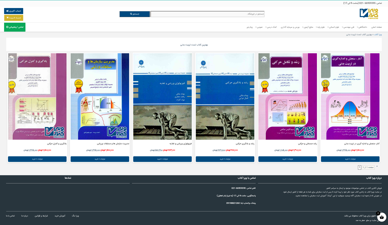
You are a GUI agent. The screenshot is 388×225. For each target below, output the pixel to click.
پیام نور (250, 27)
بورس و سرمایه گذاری (290, 27)
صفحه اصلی (376, 27)
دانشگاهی (362, 27)
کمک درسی (272, 27)
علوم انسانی (334, 27)
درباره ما (24, 216)
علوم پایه (321, 27)
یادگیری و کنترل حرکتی (57, 144)
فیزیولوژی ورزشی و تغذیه (181, 144)
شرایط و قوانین (41, 216)
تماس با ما (10, 216)
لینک (329, 195)
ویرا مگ (75, 216)
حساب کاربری (15, 11)
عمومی (260, 27)
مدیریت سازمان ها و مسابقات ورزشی (113, 144)
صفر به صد (360, 220)
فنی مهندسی (348, 27)
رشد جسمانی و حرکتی (307, 144)
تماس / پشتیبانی (15, 27)
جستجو (135, 14)
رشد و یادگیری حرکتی (245, 144)
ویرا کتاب (378, 34)
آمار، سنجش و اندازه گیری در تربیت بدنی (362, 144)
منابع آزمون (308, 27)
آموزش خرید (60, 216)
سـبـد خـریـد (14, 18)
